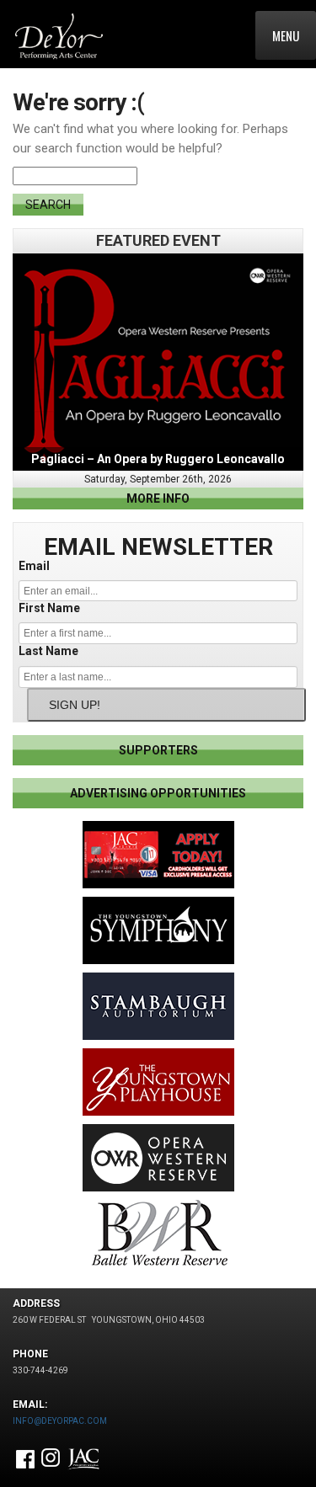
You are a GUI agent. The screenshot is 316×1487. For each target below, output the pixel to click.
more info (158, 498)
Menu (285, 35)
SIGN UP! (74, 705)
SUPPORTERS (158, 750)
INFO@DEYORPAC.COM (60, 1421)
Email (34, 566)
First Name (49, 608)
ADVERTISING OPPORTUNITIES (158, 793)
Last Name (48, 651)
